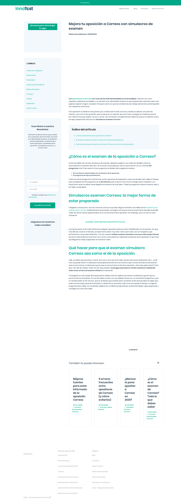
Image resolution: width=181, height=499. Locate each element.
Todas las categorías (34, 71)
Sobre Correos (32, 108)
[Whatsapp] (149, 349)
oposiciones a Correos (82, 98)
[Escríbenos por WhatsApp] (100, 2)
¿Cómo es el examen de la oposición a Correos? (93, 136)
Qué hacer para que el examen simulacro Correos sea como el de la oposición (105, 144)
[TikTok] (41, 457)
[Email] (157, 349)
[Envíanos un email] (93, 2)
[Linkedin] (153, 349)
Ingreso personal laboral (35, 85)
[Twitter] (43, 232)
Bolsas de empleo (33, 89)
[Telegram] (46, 238)
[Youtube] (47, 457)
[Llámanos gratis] (96, 2)
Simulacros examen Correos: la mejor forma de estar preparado (99, 140)
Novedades (31, 80)
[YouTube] (50, 232)
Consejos (30, 94)
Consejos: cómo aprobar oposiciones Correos (105, 222)
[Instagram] (35, 232)
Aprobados (31, 103)
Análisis (29, 99)
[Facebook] (38, 238)
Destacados (31, 75)
